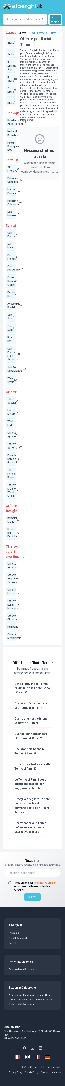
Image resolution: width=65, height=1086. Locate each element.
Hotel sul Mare (35, 999)
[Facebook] (24, 1048)
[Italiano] (17, 1057)
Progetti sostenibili (18, 938)
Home (23, 33)
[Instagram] (32, 1048)
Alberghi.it (49, 88)
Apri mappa (55, 19)
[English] (27, 1057)
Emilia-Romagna (39, 33)
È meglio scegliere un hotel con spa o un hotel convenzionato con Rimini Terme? (32, 805)
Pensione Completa (33, 995)
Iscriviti (32, 897)
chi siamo (14, 933)
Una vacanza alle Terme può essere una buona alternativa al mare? (30, 827)
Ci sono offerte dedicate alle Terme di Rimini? (30, 705)
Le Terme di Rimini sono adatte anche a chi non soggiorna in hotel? (30, 784)
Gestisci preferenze (51, 1072)
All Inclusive (15, 995)
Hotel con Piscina (25, 1004)
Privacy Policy (16, 1072)
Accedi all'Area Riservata (21, 969)
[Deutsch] (48, 1057)
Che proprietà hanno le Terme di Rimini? (29, 751)
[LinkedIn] (40, 1048)
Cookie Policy (31, 1072)
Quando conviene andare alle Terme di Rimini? (30, 736)
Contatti (13, 943)
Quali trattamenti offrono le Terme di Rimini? (31, 721)
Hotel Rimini (57, 33)
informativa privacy (45, 882)
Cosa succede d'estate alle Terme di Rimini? (32, 766)
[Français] (37, 1057)
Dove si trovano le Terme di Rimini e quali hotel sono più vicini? (32, 688)
